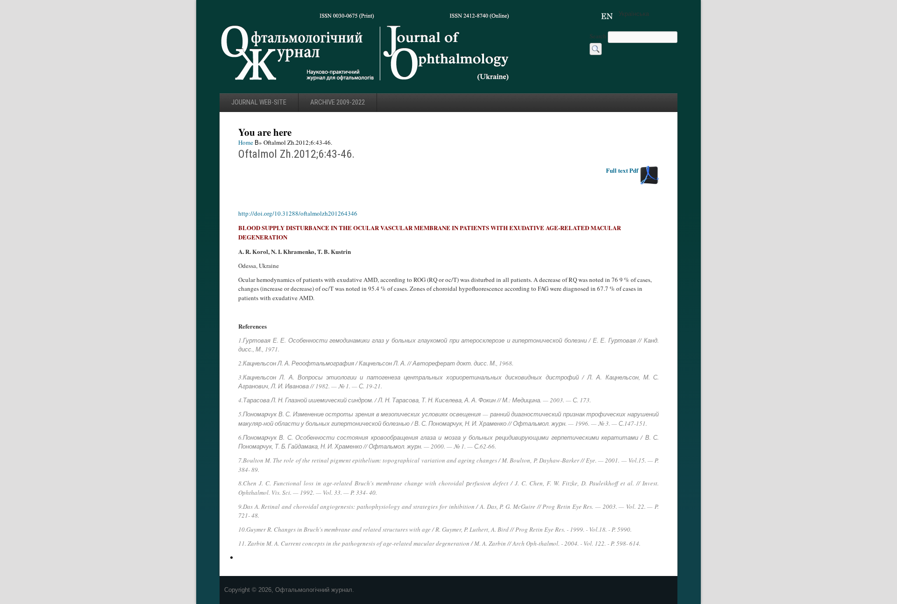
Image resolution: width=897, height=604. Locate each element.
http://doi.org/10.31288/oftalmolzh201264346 (297, 213)
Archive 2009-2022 (337, 102)
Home (245, 142)
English (606, 16)
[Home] (366, 83)
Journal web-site (258, 102)
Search (599, 36)
